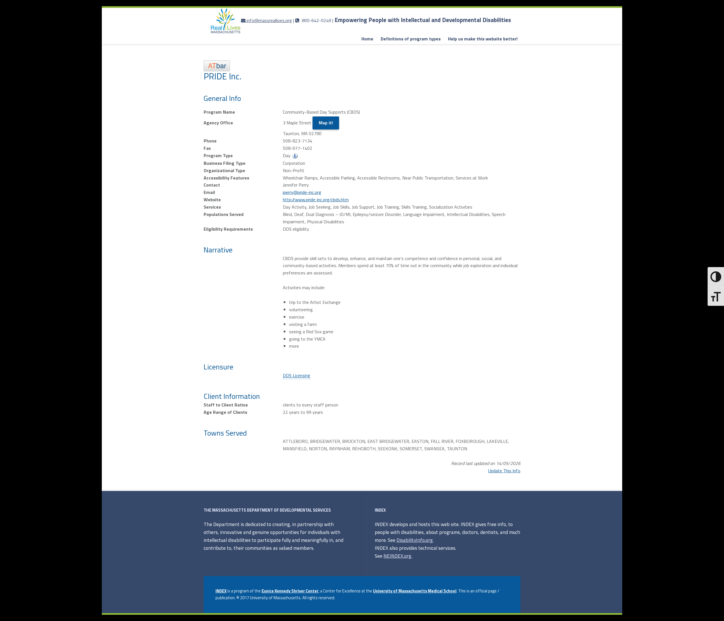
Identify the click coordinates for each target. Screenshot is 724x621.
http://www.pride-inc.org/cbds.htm (316, 199)
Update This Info (504, 470)
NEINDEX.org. (397, 556)
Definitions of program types (411, 38)
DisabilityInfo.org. (415, 540)
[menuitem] (367, 39)
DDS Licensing (296, 375)
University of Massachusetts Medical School (414, 591)
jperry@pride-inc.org (302, 192)
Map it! (326, 122)
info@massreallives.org (269, 20)
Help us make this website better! (483, 38)
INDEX (221, 591)
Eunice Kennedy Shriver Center (290, 591)
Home (367, 38)
